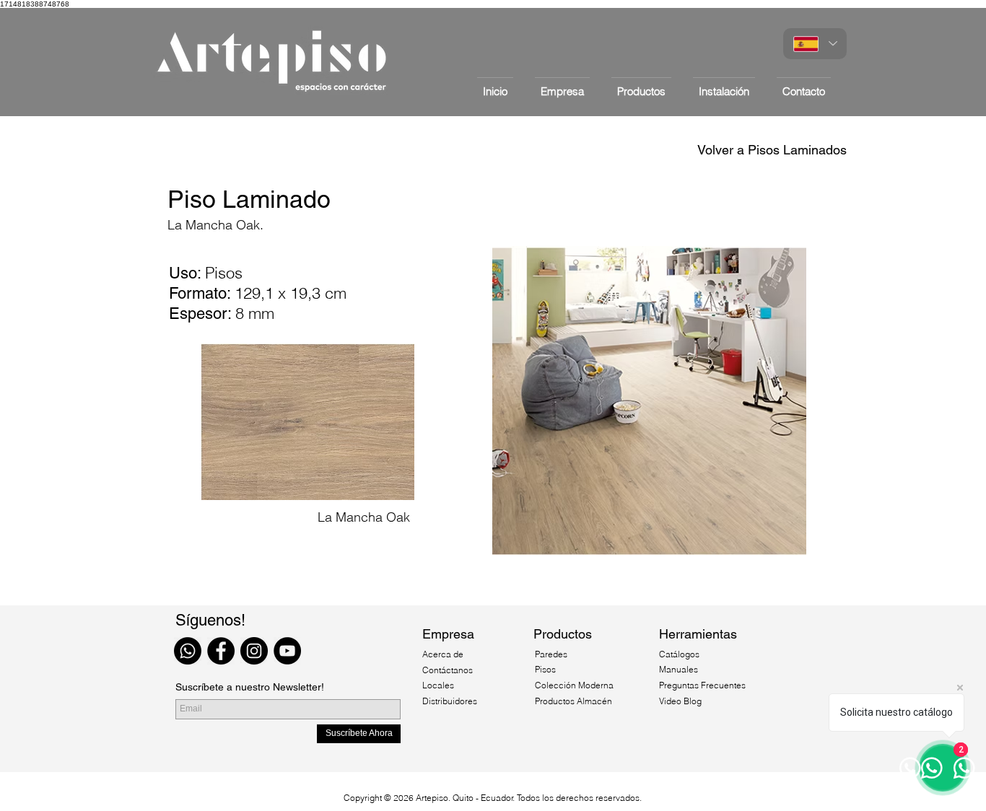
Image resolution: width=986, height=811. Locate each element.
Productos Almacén (573, 701)
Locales (438, 685)
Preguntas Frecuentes (702, 685)
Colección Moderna (574, 685)
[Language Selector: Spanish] (815, 43)
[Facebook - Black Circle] (221, 651)
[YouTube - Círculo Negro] (287, 651)
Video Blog (680, 701)
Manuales (678, 669)
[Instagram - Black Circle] (254, 651)
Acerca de (444, 654)
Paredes (551, 654)
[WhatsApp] (187, 651)
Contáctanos (447, 670)
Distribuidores (449, 701)
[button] (641, 84)
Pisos (545, 669)
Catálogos (679, 654)
